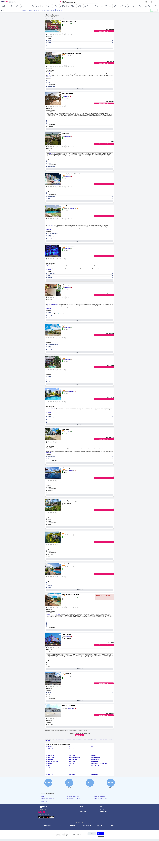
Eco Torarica (65, 325)
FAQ (101, 808)
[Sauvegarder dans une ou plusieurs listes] (60, 21)
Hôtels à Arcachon (50, 748)
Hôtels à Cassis (49, 770)
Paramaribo (24, 10)
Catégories (82, 809)
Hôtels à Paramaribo (58, 739)
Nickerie (43, 10)
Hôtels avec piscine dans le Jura (47, 798)
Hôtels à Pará (95, 739)
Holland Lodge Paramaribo (69, 285)
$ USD (143, 1)
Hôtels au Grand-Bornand (74, 757)
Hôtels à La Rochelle (95, 748)
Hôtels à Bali (49, 763)
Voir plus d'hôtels (79, 735)
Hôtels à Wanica (67, 739)
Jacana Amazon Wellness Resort (70, 594)
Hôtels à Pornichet (50, 753)
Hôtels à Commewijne (77, 739)
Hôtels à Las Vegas (50, 765)
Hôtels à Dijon (94, 755)
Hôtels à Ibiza (94, 746)
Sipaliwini (53, 10)
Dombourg (71, 470)
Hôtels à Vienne (72, 755)
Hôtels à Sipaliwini (103, 739)
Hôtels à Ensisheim (95, 772)
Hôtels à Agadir (72, 774)
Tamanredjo (72, 501)
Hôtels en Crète (49, 774)
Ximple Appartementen (68, 705)
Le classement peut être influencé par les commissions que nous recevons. (58, 18)
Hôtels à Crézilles (94, 767)
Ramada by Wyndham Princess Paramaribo (73, 174)
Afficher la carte (154, 10)
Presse (81, 808)
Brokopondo (59, 10)
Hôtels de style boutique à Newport (100, 798)
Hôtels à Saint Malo (50, 755)
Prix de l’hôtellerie (83, 811)
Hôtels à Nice (71, 751)
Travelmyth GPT (103, 811)
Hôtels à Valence (49, 759)
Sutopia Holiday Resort (68, 532)
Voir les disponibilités (103, 31)
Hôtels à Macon (49, 772)
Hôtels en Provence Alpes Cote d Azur (99, 763)
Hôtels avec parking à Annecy (73, 796)
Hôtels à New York (95, 759)
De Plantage (65, 500)
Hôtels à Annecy (72, 746)
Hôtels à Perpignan (50, 757)
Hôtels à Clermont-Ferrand (74, 753)
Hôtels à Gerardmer (73, 759)
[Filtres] (2, 10)
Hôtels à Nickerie (87, 739)
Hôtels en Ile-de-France (96, 765)
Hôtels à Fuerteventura (74, 772)
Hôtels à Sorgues (94, 774)
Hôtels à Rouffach (95, 770)
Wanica (30, 10)
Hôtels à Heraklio (44, 801)
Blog (101, 806)
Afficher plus (79, 48)
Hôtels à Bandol (72, 770)
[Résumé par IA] (51, 71)
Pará (48, 10)
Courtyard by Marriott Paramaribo (71, 53)
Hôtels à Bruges (94, 761)
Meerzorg (66, 96)
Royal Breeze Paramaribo (69, 246)
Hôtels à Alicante (72, 763)
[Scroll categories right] (157, 6)
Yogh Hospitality (66, 673)
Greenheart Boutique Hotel (69, 357)
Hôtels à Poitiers (49, 746)
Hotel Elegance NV (67, 634)
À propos (81, 806)
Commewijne (36, 10)
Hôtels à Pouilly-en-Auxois (52, 767)
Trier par (16, 10)
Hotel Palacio (65, 429)
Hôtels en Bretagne (95, 753)
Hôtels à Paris (94, 751)
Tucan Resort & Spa (67, 389)
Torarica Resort (66, 206)
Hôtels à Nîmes (72, 748)
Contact (102, 809)
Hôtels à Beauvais (72, 765)
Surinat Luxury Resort (68, 468)
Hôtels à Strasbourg (95, 757)
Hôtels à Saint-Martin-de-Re (52, 761)
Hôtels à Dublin (49, 751)
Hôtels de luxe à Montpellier (99, 796)
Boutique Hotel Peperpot (68, 93)
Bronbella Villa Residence (69, 564)
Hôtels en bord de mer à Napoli (73, 798)
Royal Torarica (65, 133)
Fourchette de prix (7, 10)
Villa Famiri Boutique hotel (69, 21)
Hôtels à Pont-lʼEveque (73, 767)
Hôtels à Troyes (72, 761)
